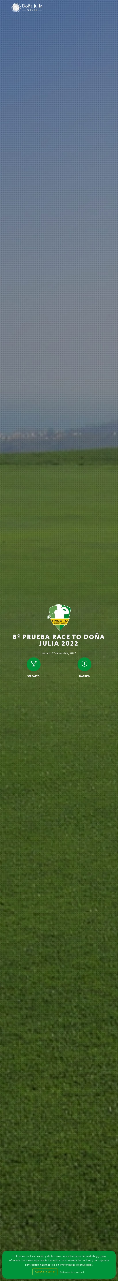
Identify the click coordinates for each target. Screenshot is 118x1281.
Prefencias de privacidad (72, 1272)
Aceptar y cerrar (45, 1271)
